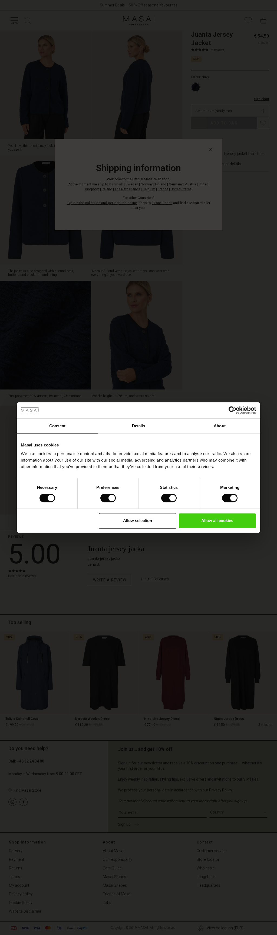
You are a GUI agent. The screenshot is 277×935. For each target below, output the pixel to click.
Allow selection (137, 520)
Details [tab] (138, 426)
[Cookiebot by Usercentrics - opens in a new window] (232, 410)
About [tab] (220, 426)
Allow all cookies (217, 520)
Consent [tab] (57, 426)
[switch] (108, 498)
